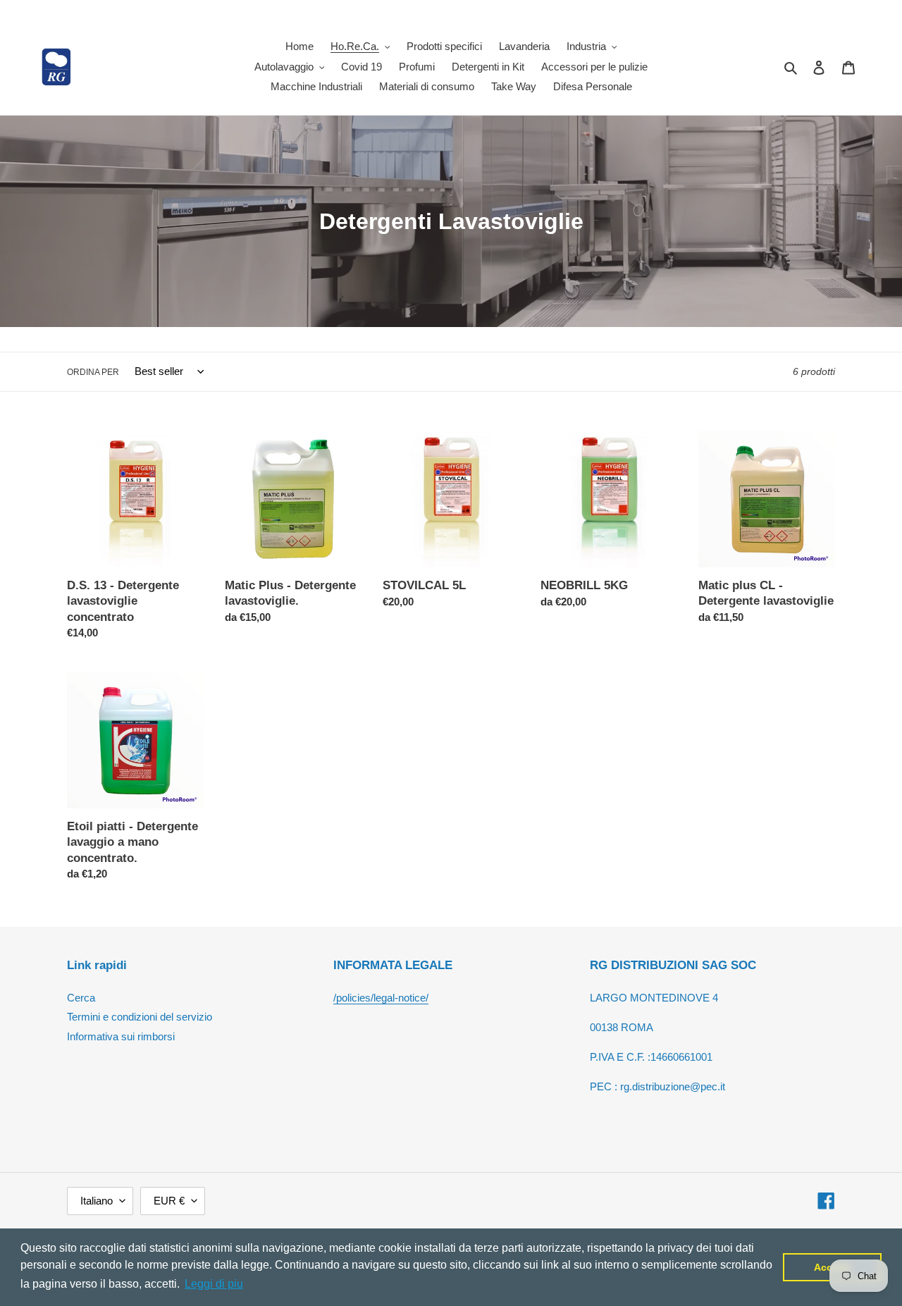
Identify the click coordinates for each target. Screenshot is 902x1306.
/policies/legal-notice (379, 998)
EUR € (169, 1201)
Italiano (96, 1201)
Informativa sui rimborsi (121, 1036)
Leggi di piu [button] (214, 1284)
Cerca (81, 998)
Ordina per (93, 372)
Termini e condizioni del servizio (139, 1017)
